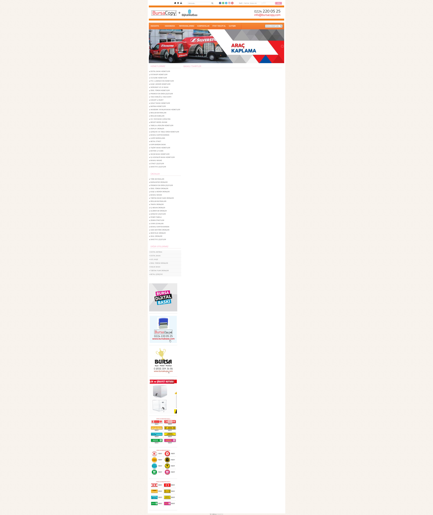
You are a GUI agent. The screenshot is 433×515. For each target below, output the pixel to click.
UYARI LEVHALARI (157, 223)
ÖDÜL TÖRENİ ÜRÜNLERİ (159, 188)
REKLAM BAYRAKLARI (158, 113)
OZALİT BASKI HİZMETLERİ (160, 103)
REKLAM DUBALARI (157, 116)
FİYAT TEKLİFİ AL (219, 26)
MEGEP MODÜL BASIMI (159, 122)
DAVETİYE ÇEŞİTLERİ (158, 167)
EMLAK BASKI (155, 267)
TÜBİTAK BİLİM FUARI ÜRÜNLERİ (162, 198)
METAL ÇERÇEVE (156, 274)
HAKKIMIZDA (170, 26)
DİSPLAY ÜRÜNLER (157, 129)
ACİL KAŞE (154, 259)
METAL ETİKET (156, 141)
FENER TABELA (156, 217)
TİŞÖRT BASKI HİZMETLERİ (160, 148)
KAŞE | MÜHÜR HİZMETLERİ (160, 84)
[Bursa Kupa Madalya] (163, 374)
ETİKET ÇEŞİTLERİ (157, 163)
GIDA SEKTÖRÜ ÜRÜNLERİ (160, 230)
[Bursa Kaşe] (163, 342)
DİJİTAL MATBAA (156, 252)
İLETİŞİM (232, 26)
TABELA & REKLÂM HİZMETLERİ (162, 125)
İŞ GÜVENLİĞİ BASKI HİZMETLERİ (163, 157)
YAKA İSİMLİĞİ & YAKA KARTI (161, 97)
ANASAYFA (155, 26)
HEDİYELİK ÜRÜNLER (158, 233)
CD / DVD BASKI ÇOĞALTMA (160, 119)
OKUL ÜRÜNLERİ (156, 236)
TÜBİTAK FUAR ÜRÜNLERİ (159, 270)
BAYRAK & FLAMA (157, 151)
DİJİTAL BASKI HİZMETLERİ (160, 71)
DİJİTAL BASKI (155, 256)
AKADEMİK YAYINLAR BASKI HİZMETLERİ (165, 109)
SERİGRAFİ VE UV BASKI (159, 87)
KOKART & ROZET (157, 100)
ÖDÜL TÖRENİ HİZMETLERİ (160, 90)
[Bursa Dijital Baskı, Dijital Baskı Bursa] (163, 311)
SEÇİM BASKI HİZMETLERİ (160, 154)
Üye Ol (240, 3)
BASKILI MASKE (156, 160)
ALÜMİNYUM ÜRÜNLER (159, 211)
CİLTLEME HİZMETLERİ (159, 78)
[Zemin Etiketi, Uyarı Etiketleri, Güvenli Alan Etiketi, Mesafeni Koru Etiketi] (163, 444)
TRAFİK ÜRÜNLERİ (157, 204)
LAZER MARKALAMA (158, 138)
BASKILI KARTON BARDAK (160, 135)
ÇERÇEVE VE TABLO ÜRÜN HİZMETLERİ (165, 132)
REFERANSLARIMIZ (186, 26)
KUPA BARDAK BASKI (158, 144)
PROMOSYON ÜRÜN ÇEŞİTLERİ (162, 94)
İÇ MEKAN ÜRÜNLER (158, 208)
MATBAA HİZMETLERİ (158, 106)
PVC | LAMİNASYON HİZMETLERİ (162, 81)
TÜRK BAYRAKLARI (157, 179)
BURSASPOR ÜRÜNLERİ (159, 182)
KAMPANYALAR (203, 26)
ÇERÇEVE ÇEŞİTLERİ (158, 214)
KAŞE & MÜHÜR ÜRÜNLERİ (160, 192)
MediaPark (220, 514)
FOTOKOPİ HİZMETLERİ (159, 74)
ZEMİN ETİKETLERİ (157, 220)
